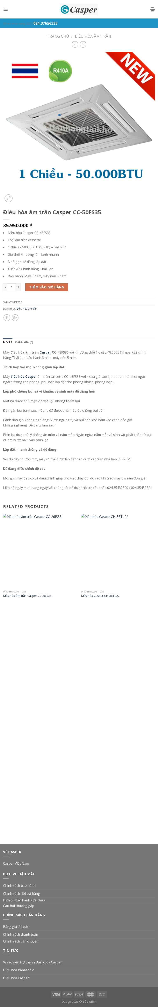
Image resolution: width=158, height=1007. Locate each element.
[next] (155, 678)
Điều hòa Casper (16, 978)
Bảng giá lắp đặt (15, 926)
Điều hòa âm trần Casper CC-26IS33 (27, 596)
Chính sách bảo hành (19, 885)
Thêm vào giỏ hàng (46, 287)
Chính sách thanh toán (20, 934)
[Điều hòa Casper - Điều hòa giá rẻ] (79, 9)
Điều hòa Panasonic (18, 970)
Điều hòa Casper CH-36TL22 (100, 596)
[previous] (3, 678)
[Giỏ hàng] (152, 9)
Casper (45, 352)
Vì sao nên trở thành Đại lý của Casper (32, 962)
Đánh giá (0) (24, 342)
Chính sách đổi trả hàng (21, 893)
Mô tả (7, 342)
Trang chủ (58, 36)
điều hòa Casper (23, 376)
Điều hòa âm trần (93, 36)
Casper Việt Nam (16, 863)
